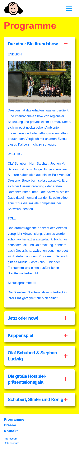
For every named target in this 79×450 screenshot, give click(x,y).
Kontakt (11, 431)
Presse (10, 425)
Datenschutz (11, 442)
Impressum (10, 438)
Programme (14, 419)
